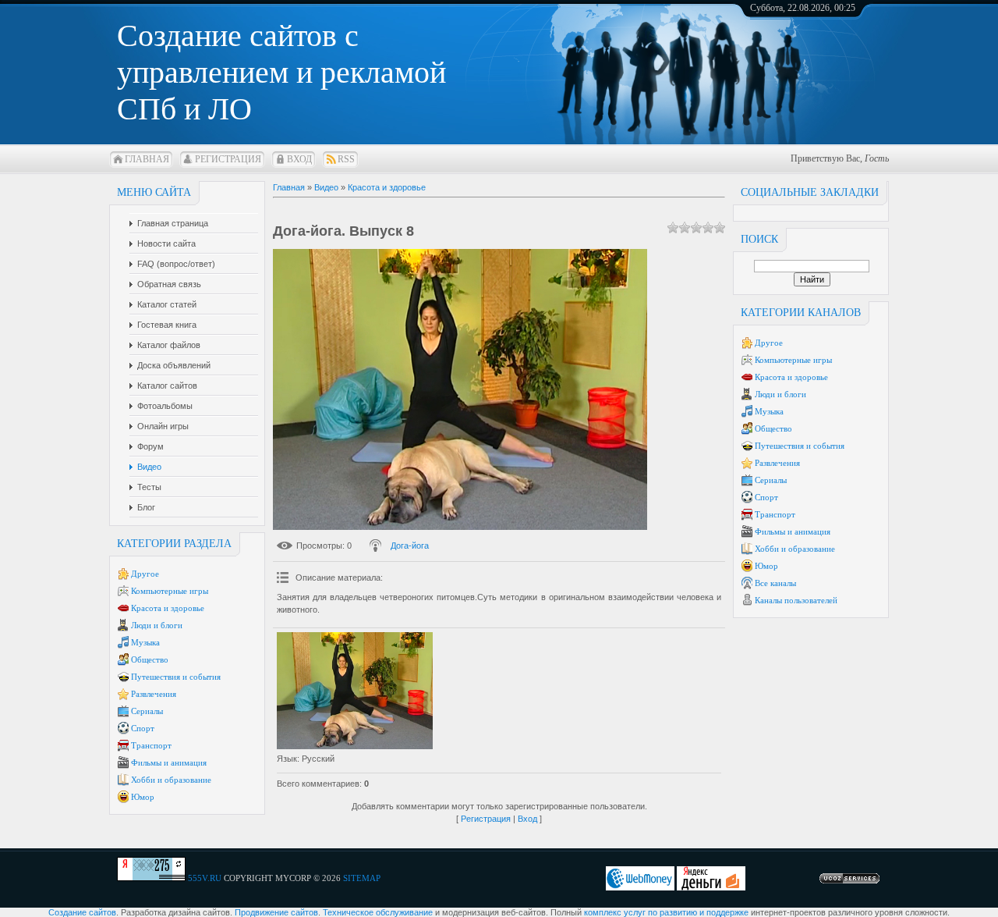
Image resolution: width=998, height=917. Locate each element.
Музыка (145, 642)
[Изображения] (355, 690)
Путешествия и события (176, 676)
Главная (147, 159)
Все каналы (775, 583)
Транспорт (151, 745)
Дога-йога (410, 545)
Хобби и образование (171, 779)
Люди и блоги (156, 625)
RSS (346, 159)
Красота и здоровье (167, 608)
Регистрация (228, 159)
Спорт (142, 728)
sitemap (361, 878)
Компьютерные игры (169, 590)
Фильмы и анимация (169, 762)
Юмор (142, 796)
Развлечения (153, 693)
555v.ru (204, 878)
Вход (299, 159)
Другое (145, 573)
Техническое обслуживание (378, 912)
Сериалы (147, 711)
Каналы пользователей (796, 600)
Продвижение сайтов (276, 912)
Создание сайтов (82, 912)
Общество (149, 659)
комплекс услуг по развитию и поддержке (666, 912)
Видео (326, 187)
